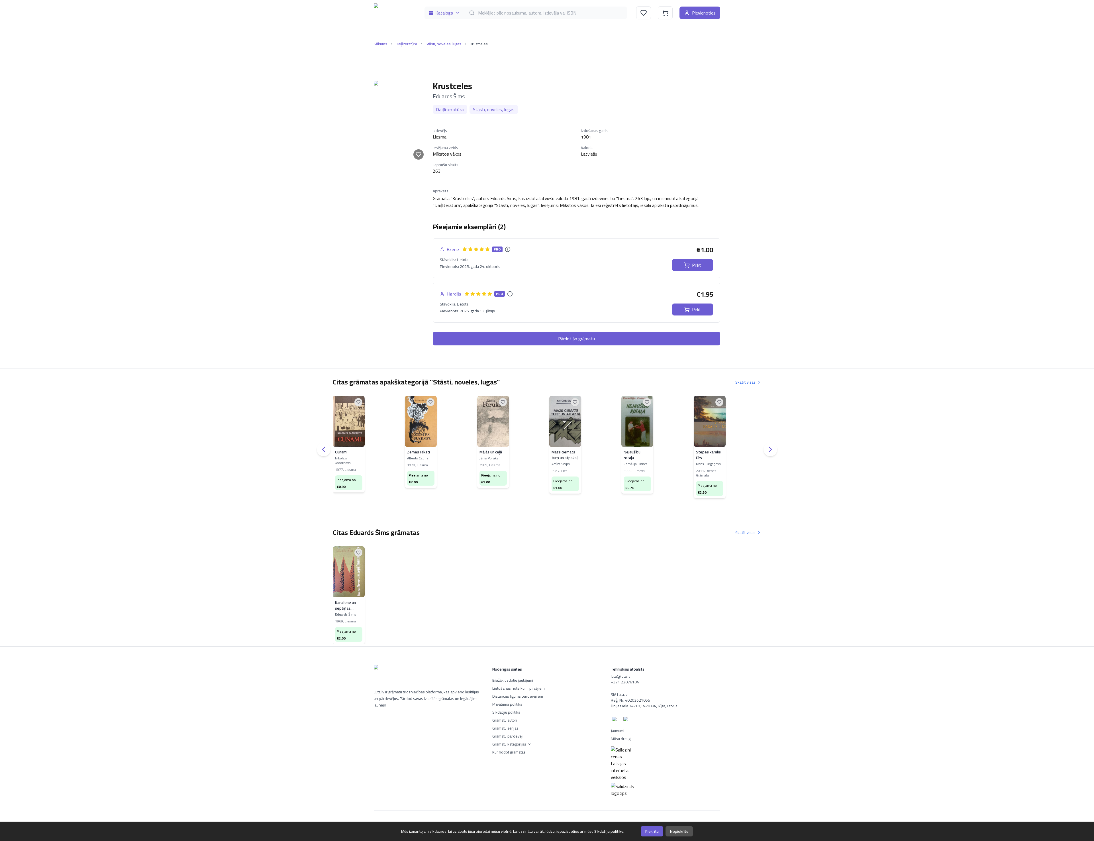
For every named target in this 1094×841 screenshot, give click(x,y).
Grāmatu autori (504, 720)
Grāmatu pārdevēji (507, 736)
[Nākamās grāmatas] (770, 449)
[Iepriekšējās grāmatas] (323, 449)
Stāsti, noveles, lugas (443, 44)
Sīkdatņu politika (506, 712)
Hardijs (454, 293)
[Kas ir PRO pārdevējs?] (508, 249)
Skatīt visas (745, 382)
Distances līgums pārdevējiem (517, 696)
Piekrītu (652, 831)
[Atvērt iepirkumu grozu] (665, 12)
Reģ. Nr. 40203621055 (630, 700)
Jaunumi (617, 730)
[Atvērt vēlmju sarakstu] (643, 12)
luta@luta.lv (620, 676)
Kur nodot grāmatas (509, 752)
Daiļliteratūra (406, 44)
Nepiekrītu (679, 831)
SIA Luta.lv (619, 694)
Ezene (453, 249)
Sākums (380, 44)
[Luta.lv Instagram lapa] (626, 720)
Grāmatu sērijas (505, 728)
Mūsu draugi (621, 738)
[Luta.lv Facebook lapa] (615, 720)
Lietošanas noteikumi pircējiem (518, 688)
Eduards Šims (449, 96)
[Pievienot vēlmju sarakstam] (418, 154)
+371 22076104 (625, 682)
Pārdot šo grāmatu (576, 338)
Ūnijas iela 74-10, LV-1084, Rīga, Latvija (644, 706)
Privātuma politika (507, 704)
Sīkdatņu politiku (608, 831)
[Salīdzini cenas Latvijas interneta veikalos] (665, 763)
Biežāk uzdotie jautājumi (512, 680)
